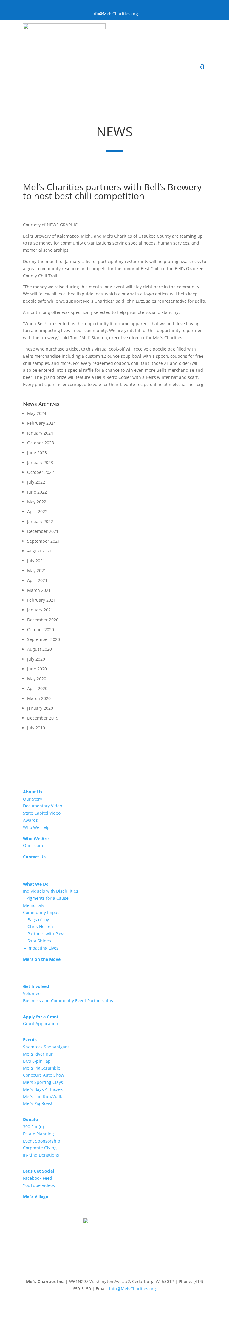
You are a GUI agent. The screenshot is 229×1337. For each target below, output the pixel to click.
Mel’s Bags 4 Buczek (43, 1089)
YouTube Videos (39, 1185)
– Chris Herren (38, 926)
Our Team (33, 845)
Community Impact (42, 912)
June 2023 (37, 452)
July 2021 (36, 561)
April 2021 (37, 580)
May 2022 (36, 502)
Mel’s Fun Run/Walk (42, 1096)
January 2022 (40, 521)
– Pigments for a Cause (46, 898)
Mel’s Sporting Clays (43, 1082)
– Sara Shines (37, 941)
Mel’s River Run (38, 1054)
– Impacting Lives (40, 948)
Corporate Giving (40, 1148)
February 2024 (41, 423)
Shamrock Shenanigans (46, 1047)
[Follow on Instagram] (126, 1306)
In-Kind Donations (41, 1155)
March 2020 (39, 698)
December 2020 (42, 619)
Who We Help (36, 827)
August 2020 (39, 649)
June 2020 (37, 669)
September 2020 (43, 639)
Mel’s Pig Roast (37, 1103)
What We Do (36, 884)
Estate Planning (38, 1134)
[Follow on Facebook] (102, 1306)
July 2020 (36, 659)
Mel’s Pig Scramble (41, 1068)
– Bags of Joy (36, 919)
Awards (30, 820)
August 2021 (39, 551)
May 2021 (36, 570)
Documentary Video (42, 806)
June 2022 (37, 492)
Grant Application (40, 1023)
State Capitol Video (42, 813)
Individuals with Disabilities (50, 891)
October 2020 (40, 629)
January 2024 (40, 433)
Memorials (33, 905)
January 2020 (40, 708)
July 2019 (36, 728)
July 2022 (36, 482)
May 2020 (36, 678)
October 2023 (40, 443)
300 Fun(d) (33, 1126)
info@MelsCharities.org (132, 1288)
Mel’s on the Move (42, 959)
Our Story (32, 799)
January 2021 (40, 610)
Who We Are (36, 838)
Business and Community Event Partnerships (68, 1000)
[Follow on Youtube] (114, 1306)
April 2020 (37, 688)
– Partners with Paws (44, 933)
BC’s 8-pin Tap (37, 1061)
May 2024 (36, 413)
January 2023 (40, 462)
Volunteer (32, 993)
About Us (32, 792)
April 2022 (37, 511)
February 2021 (41, 600)
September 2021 (43, 541)
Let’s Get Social (38, 1171)
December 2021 (42, 531)
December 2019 (42, 718)
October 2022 (40, 472)
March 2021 (39, 590)
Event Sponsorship (41, 1141)
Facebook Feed (37, 1178)
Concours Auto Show (43, 1075)
